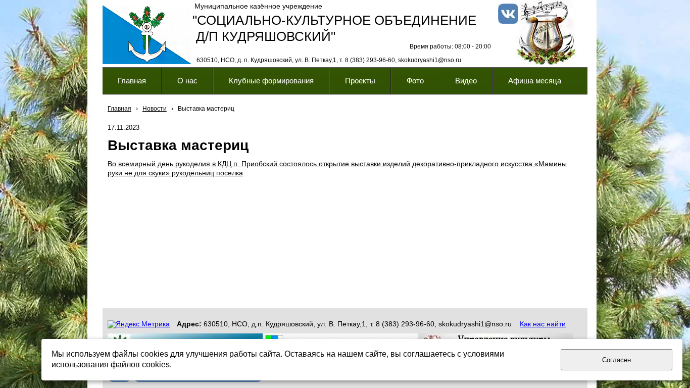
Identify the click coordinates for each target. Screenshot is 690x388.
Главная (119, 108)
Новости (154, 108)
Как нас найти (543, 324)
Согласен (616, 360)
